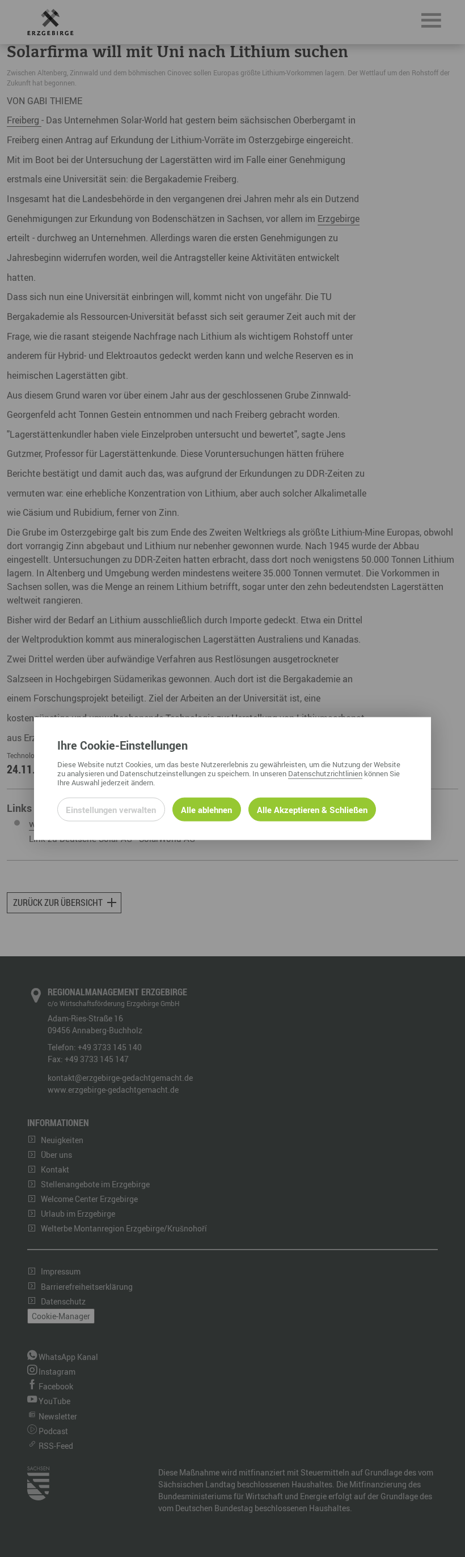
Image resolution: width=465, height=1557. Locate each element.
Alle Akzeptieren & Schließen (312, 809)
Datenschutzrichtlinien (325, 773)
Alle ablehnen (206, 809)
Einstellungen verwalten (111, 809)
